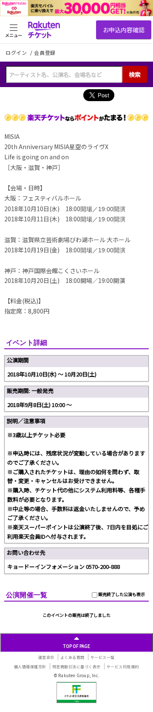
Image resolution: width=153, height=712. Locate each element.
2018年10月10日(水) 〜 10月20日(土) (51, 374)
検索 (135, 74)
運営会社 (46, 657)
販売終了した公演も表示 (121, 594)
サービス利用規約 (123, 667)
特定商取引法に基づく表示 (76, 667)
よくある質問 (72, 657)
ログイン (17, 52)
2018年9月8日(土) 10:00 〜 (39, 405)
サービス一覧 (103, 657)
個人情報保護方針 (30, 667)
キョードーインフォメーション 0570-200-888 (63, 566)
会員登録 (45, 52)
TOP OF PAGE (76, 646)
